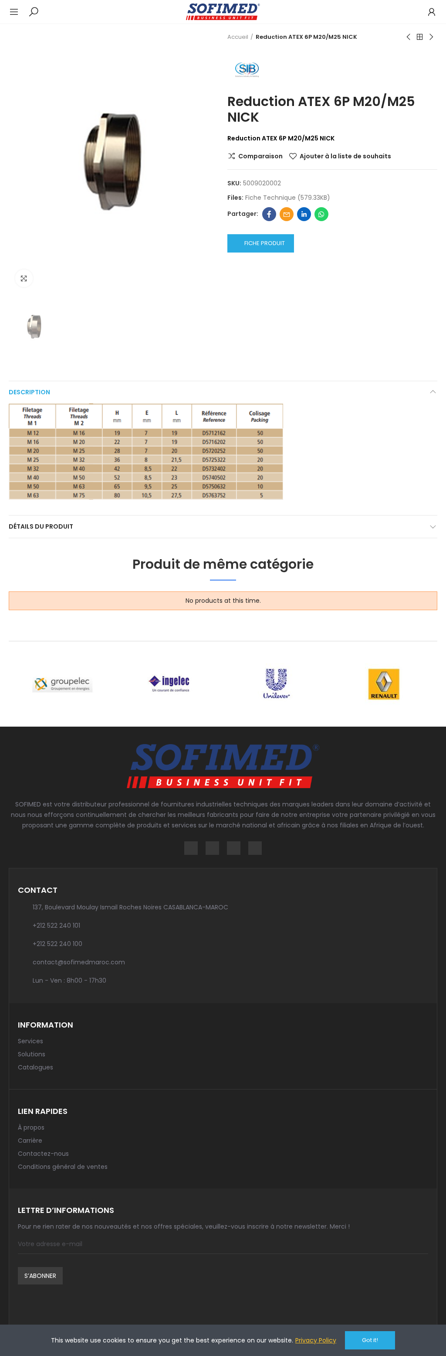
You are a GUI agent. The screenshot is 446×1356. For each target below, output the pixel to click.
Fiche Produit (264, 243)
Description (29, 392)
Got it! (370, 1340)
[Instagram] (212, 848)
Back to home (420, 37)
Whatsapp (321, 214)
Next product (430, 37)
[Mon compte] (427, 12)
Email (287, 214)
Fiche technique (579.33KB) (287, 197)
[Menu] (18, 12)
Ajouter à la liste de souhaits (345, 156)
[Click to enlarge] (24, 278)
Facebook (269, 214)
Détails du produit (41, 526)
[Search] (33, 11)
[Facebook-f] (191, 848)
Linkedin (304, 214)
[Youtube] (255, 848)
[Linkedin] (233, 848)
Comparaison (260, 156)
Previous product (409, 37)
